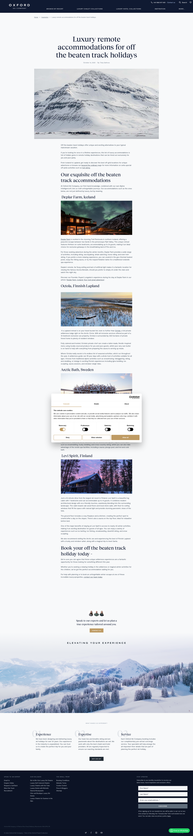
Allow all (125, 437)
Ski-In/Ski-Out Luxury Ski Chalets (41, 780)
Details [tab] (96, 404)
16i (182, 833)
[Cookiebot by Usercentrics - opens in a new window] (131, 397)
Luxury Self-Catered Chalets (40, 783)
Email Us (7, 780)
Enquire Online (9, 783)
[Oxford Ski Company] (19, 6)
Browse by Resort (55, 9)
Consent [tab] (66, 404)
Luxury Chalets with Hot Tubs (40, 785)
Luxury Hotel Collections (128, 9)
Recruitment (8, 791)
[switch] (85, 429)
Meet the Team (9, 788)
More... (182, 9)
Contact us (171, 2)
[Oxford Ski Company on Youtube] (101, 832)
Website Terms (61, 783)
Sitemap (59, 791)
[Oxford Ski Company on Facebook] (91, 832)
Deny (67, 437)
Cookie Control (61, 785)
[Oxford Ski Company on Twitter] (86, 832)
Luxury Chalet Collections (90, 9)
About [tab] (126, 404)
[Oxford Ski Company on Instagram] (96, 832)
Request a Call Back (11, 785)
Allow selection (96, 437)
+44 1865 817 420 (159, 2)
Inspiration (160, 9)
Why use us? (96, 759)
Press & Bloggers (62, 788)
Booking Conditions (62, 780)
